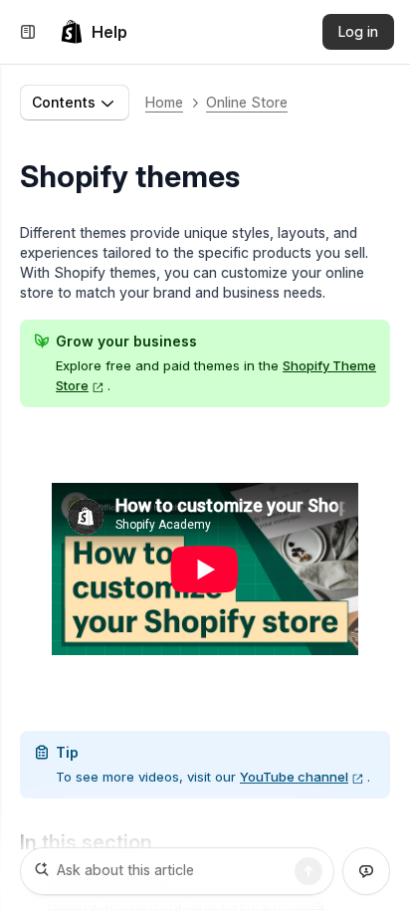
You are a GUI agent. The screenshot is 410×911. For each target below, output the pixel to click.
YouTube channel (294, 777)
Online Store (247, 102)
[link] (93, 32)
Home (164, 102)
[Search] (308, 871)
